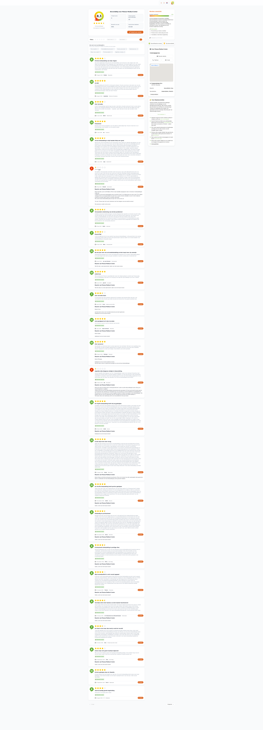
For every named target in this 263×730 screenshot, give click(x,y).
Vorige (92, 704)
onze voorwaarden (164, 119)
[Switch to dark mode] (164, 3)
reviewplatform (167, 122)
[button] (161, 144)
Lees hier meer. (158, 138)
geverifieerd (156, 135)
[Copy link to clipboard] (161, 3)
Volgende (169, 704)
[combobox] (112, 39)
